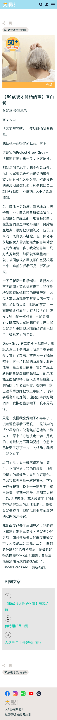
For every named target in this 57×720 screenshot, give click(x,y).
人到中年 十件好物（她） (24, 642)
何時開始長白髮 (16, 626)
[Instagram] (15, 693)
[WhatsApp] (23, 693)
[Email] (38, 693)
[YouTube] (31, 693)
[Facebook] (7, 693)
